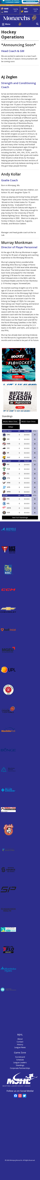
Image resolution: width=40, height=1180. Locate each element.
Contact (20, 1042)
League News (20, 1047)
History (20, 1044)
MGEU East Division (29, 421)
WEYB (9, 508)
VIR (8, 453)
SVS (8, 448)
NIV (8, 464)
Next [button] (38, 2)
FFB (8, 499)
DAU (8, 434)
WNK (8, 482)
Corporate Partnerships (20, 1068)
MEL (8, 503)
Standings (20, 1065)
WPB (8, 487)
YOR (8, 512)
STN (8, 478)
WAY (8, 457)
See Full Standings (20, 517)
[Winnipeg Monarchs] (20, 24)
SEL (8, 473)
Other (10, 427)
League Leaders (20, 1062)
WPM (8, 492)
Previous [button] (1, 2)
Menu (7, 24)
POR (8, 469)
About (20, 1039)
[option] (20, 2)
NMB (8, 443)
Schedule (20, 1060)
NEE (8, 439)
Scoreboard (20, 1057)
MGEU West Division (11, 421)
